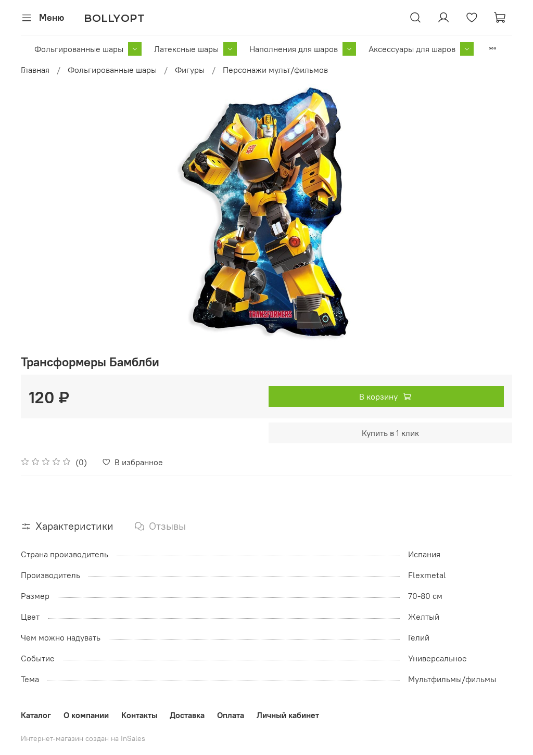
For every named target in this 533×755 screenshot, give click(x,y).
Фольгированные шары (78, 49)
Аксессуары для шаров (412, 49)
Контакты (139, 715)
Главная (35, 70)
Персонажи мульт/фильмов (275, 70)
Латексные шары (186, 49)
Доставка (187, 715)
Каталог (36, 715)
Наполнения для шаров (293, 49)
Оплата (230, 715)
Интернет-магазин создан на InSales (83, 738)
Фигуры (190, 70)
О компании (86, 715)
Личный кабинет (288, 715)
